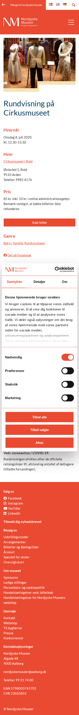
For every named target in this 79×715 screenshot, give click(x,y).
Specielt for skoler (17, 557)
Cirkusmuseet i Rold (18, 161)
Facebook (15, 498)
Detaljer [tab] (40, 281)
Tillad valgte (39, 430)
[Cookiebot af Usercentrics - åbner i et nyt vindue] (56, 269)
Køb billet (39, 222)
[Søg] (73, 5)
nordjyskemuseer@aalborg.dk (25, 672)
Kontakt (9, 618)
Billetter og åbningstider (21, 547)
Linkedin (14, 513)
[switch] (67, 370)
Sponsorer (11, 577)
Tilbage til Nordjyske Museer (26, 5)
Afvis (39, 442)
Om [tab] (64, 281)
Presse (8, 633)
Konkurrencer (13, 638)
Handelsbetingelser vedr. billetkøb (28, 592)
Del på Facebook (19, 255)
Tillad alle (39, 417)
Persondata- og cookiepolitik (24, 587)
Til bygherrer (13, 628)
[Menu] (71, 22)
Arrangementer (15, 542)
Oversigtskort (14, 562)
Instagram (15, 503)
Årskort (9, 552)
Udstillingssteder (16, 537)
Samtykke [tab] (14, 281)
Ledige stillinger (15, 582)
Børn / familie (13, 243)
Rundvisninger (34, 243)
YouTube (14, 508)
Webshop (10, 623)
